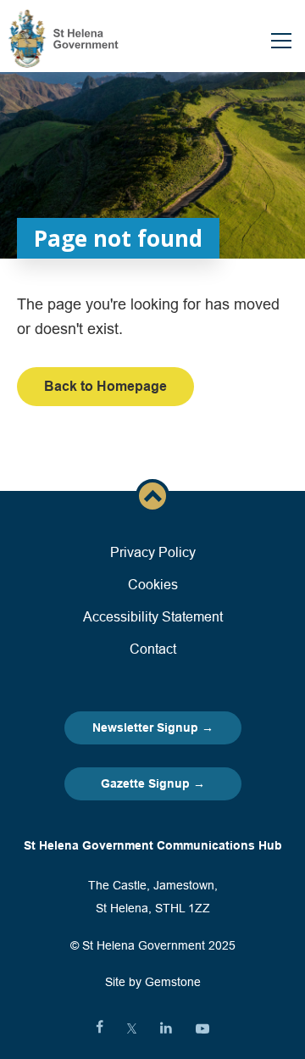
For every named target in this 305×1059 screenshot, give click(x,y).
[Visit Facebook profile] (99, 1028)
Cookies (153, 584)
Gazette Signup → (153, 783)
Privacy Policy (153, 552)
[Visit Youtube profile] (202, 1028)
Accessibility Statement (153, 616)
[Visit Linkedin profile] (166, 1028)
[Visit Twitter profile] (131, 1028)
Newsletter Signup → (153, 727)
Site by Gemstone (153, 982)
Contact (153, 648)
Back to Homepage (105, 386)
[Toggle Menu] (281, 40)
